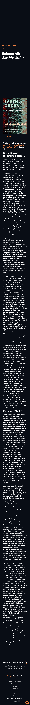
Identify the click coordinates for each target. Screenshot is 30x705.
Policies (15, 693)
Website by (18, 701)
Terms (15, 695)
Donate (15, 686)
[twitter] (13, 675)
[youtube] (21, 675)
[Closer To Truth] (6, 2)
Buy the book (7, 136)
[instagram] (17, 675)
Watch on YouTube (16, 681)
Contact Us (15, 688)
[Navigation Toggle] (27, 2)
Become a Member (13, 662)
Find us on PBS (15, 683)
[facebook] (9, 675)
